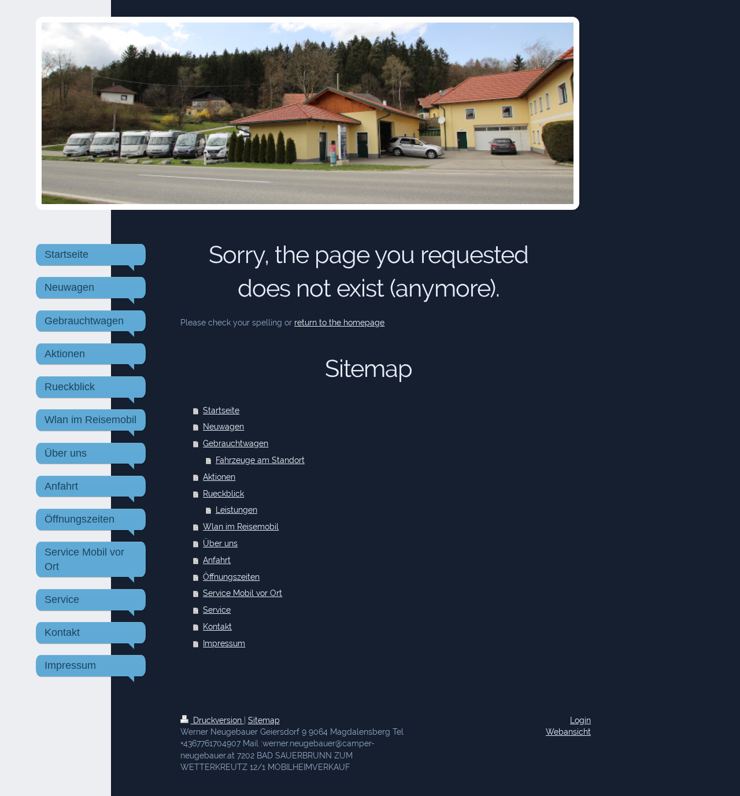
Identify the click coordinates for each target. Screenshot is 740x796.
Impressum (224, 643)
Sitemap (264, 720)
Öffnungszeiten (231, 577)
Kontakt (217, 626)
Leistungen (236, 509)
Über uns (220, 543)
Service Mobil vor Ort (242, 593)
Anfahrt (217, 560)
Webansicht (568, 731)
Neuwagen (223, 426)
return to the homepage (339, 322)
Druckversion (217, 720)
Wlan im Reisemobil (241, 526)
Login (580, 720)
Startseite (221, 410)
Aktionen (219, 477)
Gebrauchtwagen (235, 443)
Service (217, 609)
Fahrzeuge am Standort (260, 460)
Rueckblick (223, 493)
